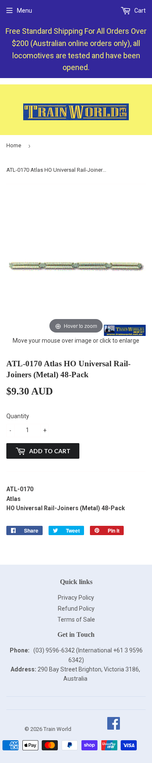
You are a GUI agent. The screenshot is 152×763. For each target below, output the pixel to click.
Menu (24, 10)
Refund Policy (76, 608)
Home (13, 145)
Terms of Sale (76, 619)
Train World (57, 729)
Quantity (17, 416)
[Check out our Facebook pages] (113, 729)
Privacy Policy (76, 597)
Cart (139, 10)
